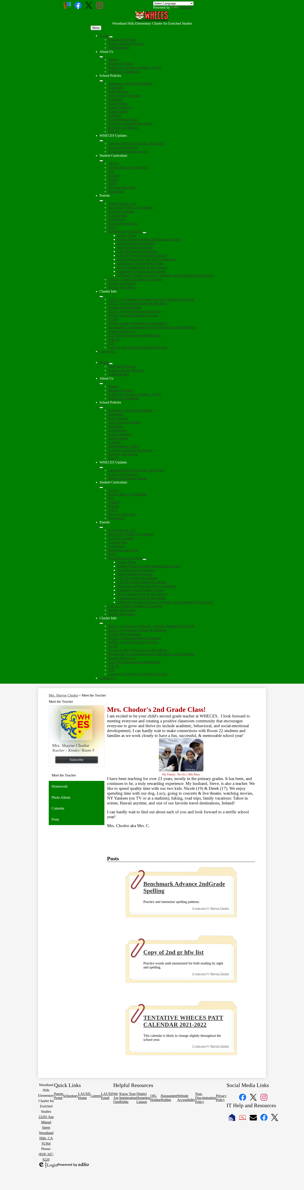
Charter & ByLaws (121, 331)
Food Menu (116, 219)
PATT (112, 227)
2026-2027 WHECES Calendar (130, 207)
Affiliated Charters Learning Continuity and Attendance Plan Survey (165, 275)
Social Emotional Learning (136, 243)
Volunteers (115, 99)
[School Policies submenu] (101, 80)
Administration (118, 48)
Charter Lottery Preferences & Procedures (137, 323)
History (113, 59)
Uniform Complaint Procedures (130, 123)
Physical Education (121, 187)
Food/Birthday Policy (123, 119)
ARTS (113, 183)
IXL (111, 171)
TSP (111, 343)
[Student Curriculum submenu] (101, 160)
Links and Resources (123, 147)
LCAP (113, 319)
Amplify (114, 175)
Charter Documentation (124, 307)
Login (48, 1165)
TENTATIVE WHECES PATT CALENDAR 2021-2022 (183, 1021)
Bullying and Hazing (123, 127)
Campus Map (117, 215)
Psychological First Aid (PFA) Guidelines (146, 259)
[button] (104, 362)
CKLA (113, 163)
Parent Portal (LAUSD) (125, 231)
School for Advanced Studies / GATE (134, 67)
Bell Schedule (118, 91)
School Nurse (126, 235)
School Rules (117, 103)
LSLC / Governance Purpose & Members (137, 303)
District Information (122, 283)
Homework (116, 191)
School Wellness (120, 107)
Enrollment (116, 87)
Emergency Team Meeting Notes (140, 263)
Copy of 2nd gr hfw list (173, 952)
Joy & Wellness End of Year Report (142, 267)
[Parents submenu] (101, 200)
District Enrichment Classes (127, 151)
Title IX (113, 131)
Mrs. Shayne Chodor (63, 695)
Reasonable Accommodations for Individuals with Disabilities (151, 327)
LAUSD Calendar (121, 211)
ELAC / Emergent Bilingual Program (134, 311)
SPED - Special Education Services (133, 315)
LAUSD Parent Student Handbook (142, 255)
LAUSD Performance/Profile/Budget (134, 335)
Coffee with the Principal (126, 44)
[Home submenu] (111, 37)
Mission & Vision (120, 63)
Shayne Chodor (219, 908)
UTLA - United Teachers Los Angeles (135, 279)
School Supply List (121, 203)
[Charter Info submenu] (101, 296)
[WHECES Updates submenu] (101, 140)
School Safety (118, 111)
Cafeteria (114, 115)
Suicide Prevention (121, 287)
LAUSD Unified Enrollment (137, 251)
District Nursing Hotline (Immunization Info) (148, 239)
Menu (95, 28)
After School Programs (124, 95)
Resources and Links (123, 223)
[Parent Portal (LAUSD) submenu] (144, 232)
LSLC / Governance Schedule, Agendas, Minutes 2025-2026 (151, 299)
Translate (186, 7)
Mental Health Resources (135, 247)
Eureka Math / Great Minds (127, 167)
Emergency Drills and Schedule (130, 83)
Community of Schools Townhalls (141, 271)
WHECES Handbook (123, 71)
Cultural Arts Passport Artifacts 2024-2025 (138, 347)
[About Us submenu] (101, 56)
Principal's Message (122, 40)
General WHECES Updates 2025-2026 (136, 143)
